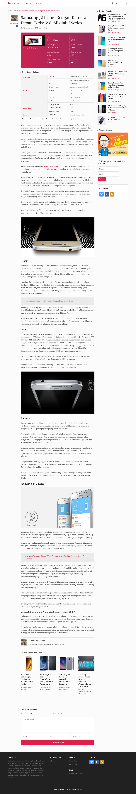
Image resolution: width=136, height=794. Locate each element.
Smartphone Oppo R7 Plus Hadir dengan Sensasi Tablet (117, 28)
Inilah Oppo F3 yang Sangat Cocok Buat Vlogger (115, 62)
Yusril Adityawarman (117, 90)
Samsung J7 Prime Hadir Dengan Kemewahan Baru (53, 301)
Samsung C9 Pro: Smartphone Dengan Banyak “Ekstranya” (46, 679)
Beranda (29, 3)
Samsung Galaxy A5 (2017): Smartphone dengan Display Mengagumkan (118, 16)
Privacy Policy (73, 761)
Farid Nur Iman (115, 21)
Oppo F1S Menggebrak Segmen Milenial (116, 118)
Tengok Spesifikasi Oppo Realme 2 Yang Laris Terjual (117, 96)
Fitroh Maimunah (116, 101)
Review (38, 3)
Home (10, 11)
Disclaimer (52, 761)
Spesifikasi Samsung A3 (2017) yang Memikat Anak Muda (27, 679)
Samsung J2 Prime (51, 166)
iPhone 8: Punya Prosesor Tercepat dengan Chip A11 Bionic (117, 74)
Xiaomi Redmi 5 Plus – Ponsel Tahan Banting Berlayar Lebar (116, 85)
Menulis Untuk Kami (75, 774)
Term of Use (73, 764)
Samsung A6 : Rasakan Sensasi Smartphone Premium (65, 679)
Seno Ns (26, 687)
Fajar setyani (28, 28)
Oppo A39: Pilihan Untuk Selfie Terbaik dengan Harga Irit (117, 39)
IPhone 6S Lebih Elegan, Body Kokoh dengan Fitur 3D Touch (117, 108)
